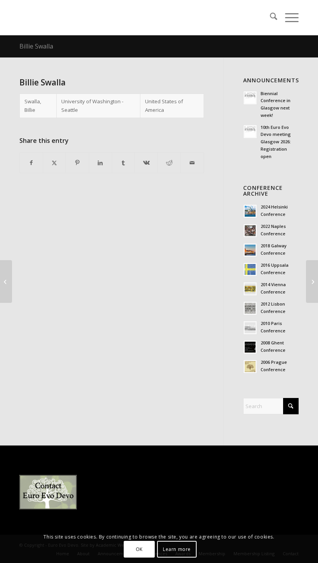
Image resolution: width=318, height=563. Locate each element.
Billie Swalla (36, 46)
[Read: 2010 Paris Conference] (250, 328)
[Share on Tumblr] (123, 163)
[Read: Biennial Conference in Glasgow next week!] (250, 98)
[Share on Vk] (146, 163)
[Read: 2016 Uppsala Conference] (250, 269)
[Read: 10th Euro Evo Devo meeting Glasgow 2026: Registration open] (250, 132)
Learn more (177, 549)
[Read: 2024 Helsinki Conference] (250, 211)
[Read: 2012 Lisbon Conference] (250, 308)
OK (139, 549)
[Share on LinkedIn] (100, 163)
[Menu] (288, 17)
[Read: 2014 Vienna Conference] (250, 289)
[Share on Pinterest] (77, 163)
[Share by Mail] (192, 163)
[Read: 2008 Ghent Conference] (250, 347)
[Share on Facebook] (31, 163)
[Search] (269, 17)
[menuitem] (269, 17)
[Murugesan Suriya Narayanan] (6, 281)
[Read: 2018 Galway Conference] (250, 250)
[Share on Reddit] (169, 163)
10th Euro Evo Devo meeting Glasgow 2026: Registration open (276, 141)
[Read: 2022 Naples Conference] (250, 231)
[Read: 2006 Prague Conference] (250, 367)
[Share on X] (54, 163)
